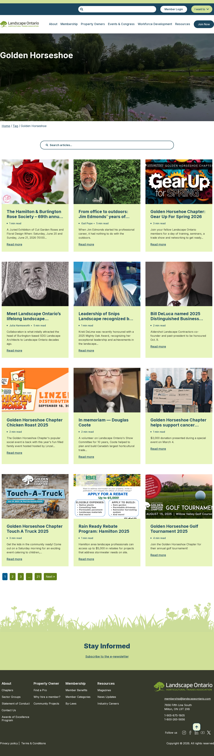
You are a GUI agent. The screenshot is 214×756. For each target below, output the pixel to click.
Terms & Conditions (33, 743)
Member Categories (78, 697)
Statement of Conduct (16, 703)
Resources (106, 683)
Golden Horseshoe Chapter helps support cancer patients (178, 422)
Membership (76, 683)
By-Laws (71, 703)
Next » (50, 576)
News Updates (106, 697)
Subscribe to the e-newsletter (107, 656)
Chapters (7, 690)
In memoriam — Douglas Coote (104, 422)
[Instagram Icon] (184, 732)
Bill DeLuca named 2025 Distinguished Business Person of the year (175, 316)
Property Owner (46, 683)
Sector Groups (11, 697)
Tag (15, 126)
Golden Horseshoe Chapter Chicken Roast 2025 (35, 422)
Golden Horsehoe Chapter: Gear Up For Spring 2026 (177, 214)
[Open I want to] (207, 9)
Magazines (104, 690)
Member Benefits (76, 690)
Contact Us (9, 710)
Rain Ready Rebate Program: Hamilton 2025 (104, 529)
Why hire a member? (47, 697)
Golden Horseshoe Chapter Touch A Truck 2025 (35, 529)
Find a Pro (40, 690)
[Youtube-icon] (202, 732)
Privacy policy (9, 743)
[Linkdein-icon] (196, 732)
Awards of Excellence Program (15, 718)
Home (6, 126)
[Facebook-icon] (190, 732)
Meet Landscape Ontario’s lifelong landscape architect (34, 316)
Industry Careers (108, 703)
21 (38, 576)
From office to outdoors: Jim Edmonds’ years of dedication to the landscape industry (103, 214)
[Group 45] (209, 732)
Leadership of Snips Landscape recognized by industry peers (105, 316)
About (6, 683)
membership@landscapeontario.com (187, 698)
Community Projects (46, 703)
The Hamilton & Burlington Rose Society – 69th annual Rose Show (35, 214)
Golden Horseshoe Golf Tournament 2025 (174, 529)
